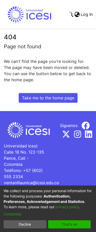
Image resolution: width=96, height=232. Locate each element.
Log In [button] (87, 14)
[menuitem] (77, 14)
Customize (12, 214)
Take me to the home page (48, 97)
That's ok (69, 224)
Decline (25, 224)
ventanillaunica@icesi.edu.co (31, 182)
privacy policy (67, 207)
